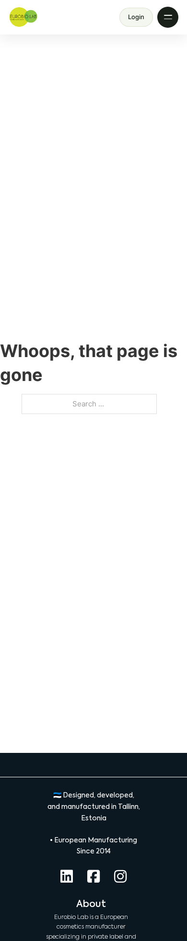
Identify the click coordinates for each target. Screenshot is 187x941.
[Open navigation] (167, 17)
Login (136, 17)
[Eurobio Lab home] (23, 17)
